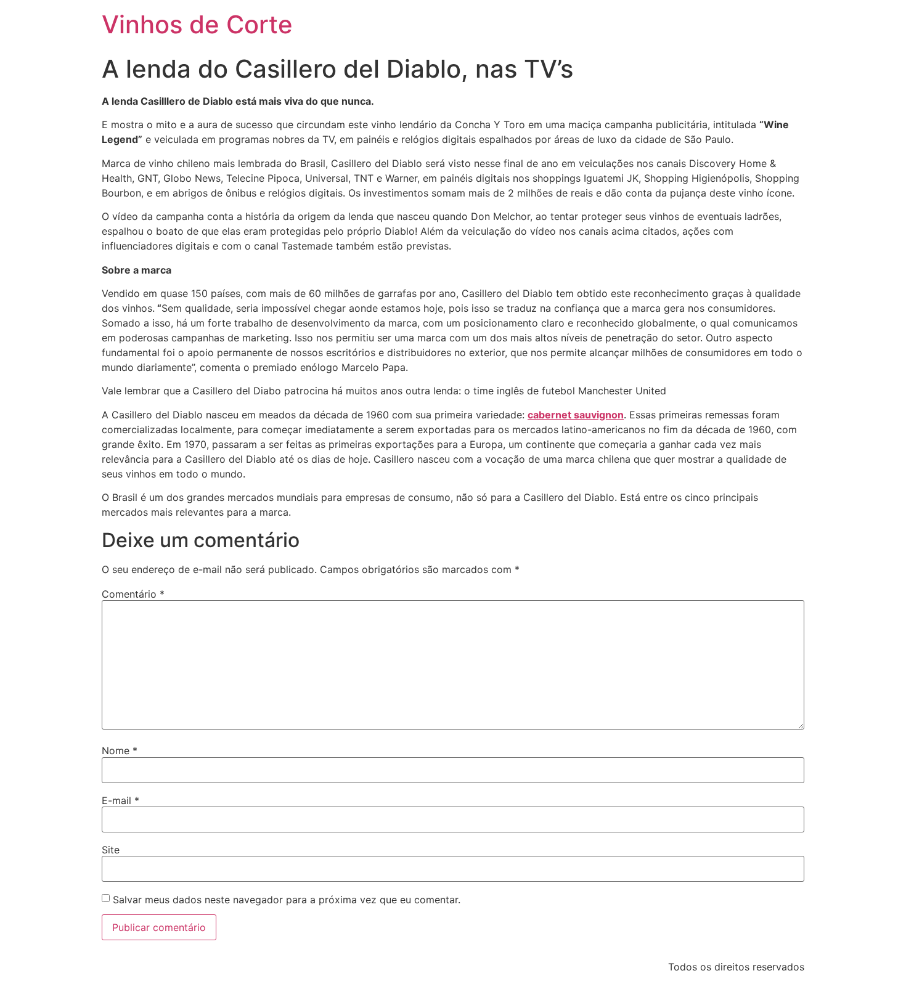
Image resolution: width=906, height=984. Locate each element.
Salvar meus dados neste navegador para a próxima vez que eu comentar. (286, 900)
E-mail (120, 800)
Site (111, 850)
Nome (119, 750)
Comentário (133, 594)
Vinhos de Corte (197, 24)
